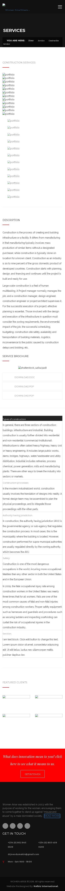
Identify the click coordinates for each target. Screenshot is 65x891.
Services (41, 40)
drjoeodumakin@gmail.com (23, 854)
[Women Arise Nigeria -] (16, 7)
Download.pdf (24, 386)
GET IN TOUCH (32, 774)
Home (31, 40)
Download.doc (24, 377)
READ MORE (52, 815)
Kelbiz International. (46, 886)
